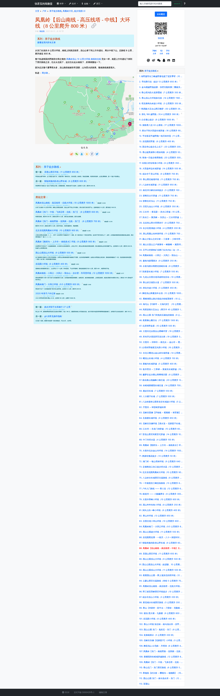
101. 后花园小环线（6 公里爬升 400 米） (158, 618)
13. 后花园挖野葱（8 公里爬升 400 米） (157, 141)
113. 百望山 (144, 684)
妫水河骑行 (62, 309)
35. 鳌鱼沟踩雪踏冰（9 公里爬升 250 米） (158, 260)
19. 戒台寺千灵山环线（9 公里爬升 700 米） (159, 174)
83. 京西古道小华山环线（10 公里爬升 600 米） (161, 521)
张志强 (161, 38)
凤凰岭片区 (59, 205)
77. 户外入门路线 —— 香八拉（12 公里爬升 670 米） (161, 488)
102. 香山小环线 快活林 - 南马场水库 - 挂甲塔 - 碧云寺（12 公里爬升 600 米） (161, 624)
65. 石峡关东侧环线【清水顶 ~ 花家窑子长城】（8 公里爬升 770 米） (161, 423)
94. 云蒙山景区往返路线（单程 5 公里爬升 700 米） (161, 580)
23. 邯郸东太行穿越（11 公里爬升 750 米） (159, 195)
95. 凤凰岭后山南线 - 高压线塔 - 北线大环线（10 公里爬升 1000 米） (161, 586)
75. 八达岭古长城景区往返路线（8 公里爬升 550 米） (161, 477)
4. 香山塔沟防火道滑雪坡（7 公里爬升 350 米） (161, 92)
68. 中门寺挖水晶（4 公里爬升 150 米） (157, 439)
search (177, 4)
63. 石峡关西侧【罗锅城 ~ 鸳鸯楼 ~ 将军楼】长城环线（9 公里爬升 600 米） (161, 412)
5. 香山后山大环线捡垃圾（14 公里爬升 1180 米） (161, 98)
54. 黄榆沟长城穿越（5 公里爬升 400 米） (158, 363)
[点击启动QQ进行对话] (164, 60)
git (46, 319)
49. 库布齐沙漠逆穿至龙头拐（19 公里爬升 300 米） (161, 336)
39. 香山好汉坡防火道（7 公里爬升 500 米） (159, 282)
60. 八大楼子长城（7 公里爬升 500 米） (157, 396)
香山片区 (68, 255)
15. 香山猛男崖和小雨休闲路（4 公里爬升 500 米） (161, 152)
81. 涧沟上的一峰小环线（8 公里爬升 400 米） (160, 510)
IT (43, 319)
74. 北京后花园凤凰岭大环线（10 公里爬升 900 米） (161, 472)
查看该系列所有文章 (46, 42)
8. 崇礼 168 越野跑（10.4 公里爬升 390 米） (160, 114)
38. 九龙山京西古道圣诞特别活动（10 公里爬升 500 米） (161, 277)
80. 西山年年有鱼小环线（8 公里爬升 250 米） (160, 504)
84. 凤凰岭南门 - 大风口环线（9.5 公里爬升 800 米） (161, 526)
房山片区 (57, 174)
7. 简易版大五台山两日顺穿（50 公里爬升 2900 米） (161, 108)
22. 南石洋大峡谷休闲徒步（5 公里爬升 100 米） (161, 190)
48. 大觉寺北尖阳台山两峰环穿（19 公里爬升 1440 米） (161, 331)
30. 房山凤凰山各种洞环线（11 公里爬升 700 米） (161, 233)
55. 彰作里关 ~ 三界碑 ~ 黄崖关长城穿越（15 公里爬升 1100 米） (161, 369)
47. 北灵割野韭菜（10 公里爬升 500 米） (158, 326)
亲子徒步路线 (51, 166)
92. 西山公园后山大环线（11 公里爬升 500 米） (161, 570)
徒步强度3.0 (66, 205)
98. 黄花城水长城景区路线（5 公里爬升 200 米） (161, 602)
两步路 (45, 73)
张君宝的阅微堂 (43, 3)
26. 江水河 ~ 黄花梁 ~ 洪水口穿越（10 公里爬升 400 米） (161, 212)
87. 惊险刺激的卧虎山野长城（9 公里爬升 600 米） (161, 543)
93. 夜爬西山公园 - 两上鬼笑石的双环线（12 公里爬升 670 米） (161, 575)
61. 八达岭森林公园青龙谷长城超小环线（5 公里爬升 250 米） (161, 401)
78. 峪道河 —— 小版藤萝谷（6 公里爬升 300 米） (161, 494)
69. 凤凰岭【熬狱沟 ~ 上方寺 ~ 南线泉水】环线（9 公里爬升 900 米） (161, 445)
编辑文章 (102, 692)
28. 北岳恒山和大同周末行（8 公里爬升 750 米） (161, 222)
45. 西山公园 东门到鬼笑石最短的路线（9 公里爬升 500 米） (161, 315)
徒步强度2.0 (64, 174)
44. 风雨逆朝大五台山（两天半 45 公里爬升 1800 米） (161, 309)
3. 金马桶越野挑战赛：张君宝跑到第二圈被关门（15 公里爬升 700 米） (161, 87)
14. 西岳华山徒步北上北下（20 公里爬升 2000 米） (161, 146)
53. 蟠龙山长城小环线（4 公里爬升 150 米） (159, 358)
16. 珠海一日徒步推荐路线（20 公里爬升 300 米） (161, 157)
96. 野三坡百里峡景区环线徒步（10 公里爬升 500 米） (161, 591)
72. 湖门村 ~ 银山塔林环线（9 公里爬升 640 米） (161, 461)
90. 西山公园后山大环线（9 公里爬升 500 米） (160, 559)
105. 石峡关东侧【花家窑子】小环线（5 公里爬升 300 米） (161, 640)
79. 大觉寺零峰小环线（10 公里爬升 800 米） (160, 499)
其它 (98, 4)
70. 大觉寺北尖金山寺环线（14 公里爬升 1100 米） (161, 450)
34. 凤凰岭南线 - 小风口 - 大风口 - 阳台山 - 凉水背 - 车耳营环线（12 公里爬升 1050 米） (161, 255)
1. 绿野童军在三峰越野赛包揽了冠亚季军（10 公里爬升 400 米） (161, 76)
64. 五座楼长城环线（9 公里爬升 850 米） (158, 418)
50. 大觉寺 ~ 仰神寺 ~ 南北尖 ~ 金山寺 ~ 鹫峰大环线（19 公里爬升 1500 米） (161, 342)
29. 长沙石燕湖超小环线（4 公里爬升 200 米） (160, 228)
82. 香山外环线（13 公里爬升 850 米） (157, 515)
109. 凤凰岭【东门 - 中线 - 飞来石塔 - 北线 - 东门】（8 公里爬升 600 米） (161, 662)
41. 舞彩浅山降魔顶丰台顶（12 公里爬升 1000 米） (161, 293)
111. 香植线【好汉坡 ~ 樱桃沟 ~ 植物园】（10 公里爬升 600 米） (161, 673)
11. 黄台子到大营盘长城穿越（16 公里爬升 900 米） (161, 130)
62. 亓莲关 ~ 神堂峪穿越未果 (152, 407)
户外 (44, 174)
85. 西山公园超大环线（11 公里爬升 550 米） (160, 532)
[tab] (161, 14)
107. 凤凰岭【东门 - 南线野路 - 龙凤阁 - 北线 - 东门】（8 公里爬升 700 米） (161, 651)
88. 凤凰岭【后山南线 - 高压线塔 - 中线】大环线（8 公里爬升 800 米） (161, 548)
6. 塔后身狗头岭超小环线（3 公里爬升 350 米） (161, 103)
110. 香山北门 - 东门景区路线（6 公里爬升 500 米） (161, 667)
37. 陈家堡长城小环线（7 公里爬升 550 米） (159, 271)
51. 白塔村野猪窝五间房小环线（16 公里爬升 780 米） (161, 347)
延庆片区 (55, 309)
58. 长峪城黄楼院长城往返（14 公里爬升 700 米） (161, 385)
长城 (64, 183)
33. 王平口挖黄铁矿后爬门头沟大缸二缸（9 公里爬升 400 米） (161, 250)
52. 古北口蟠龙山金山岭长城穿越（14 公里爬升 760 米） (161, 353)
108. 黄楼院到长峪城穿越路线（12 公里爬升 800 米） (161, 656)
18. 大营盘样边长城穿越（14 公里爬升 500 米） (161, 168)
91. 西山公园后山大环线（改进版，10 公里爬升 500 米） (161, 564)
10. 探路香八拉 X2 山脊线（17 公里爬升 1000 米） (161, 125)
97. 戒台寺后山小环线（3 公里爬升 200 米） (159, 597)
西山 (48, 255)
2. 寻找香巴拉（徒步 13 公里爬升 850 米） (159, 81)
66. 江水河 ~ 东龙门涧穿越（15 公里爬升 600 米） (161, 429)
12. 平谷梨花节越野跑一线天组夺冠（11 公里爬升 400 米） (161, 136)
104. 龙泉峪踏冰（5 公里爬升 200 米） (157, 635)
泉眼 (72, 275)
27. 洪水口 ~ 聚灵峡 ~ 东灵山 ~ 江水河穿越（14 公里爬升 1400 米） (161, 217)
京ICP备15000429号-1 (83, 692)
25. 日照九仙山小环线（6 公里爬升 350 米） (159, 206)
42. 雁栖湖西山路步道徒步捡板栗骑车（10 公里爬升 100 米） (161, 298)
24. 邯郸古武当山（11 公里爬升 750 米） (158, 201)
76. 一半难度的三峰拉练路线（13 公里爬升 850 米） (161, 483)
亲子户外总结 (50, 296)
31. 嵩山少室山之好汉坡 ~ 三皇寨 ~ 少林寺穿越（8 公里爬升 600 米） (161, 239)
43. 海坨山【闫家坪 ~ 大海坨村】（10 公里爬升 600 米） (161, 304)
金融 (86, 4)
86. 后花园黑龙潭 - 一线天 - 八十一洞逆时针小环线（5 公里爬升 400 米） (161, 537)
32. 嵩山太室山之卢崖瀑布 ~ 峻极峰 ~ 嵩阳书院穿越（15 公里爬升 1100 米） (161, 244)
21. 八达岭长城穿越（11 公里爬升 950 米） (158, 184)
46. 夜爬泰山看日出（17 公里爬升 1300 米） (159, 320)
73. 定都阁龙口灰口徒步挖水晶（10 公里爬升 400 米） (161, 466)
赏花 (71, 233)
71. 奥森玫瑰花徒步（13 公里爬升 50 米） (158, 456)
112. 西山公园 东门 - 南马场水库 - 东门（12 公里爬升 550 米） (161, 678)
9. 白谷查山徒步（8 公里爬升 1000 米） (158, 119)
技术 (73, 4)
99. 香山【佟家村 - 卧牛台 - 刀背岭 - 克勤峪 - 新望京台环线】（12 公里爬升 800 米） (161, 608)
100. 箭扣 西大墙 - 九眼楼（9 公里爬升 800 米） (161, 613)
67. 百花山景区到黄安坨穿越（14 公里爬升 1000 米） (161, 434)
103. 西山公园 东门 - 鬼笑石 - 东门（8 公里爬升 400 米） (161, 629)
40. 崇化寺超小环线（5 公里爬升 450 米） (158, 288)
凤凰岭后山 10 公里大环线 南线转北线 (83, 59)
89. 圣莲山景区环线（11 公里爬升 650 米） (159, 553)
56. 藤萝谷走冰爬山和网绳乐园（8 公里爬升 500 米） (161, 374)
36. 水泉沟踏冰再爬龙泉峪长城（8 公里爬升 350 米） (161, 266)
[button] (148, 60)
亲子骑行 (49, 309)
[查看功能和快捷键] (184, 3)
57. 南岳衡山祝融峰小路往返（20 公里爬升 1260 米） (161, 380)
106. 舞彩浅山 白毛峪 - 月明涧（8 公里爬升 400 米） (161, 646)
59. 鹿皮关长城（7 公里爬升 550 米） (156, 391)
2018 (66, 692)
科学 (61, 4)
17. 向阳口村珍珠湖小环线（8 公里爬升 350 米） (161, 163)
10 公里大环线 (50, 257)
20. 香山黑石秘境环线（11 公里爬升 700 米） (160, 179)
